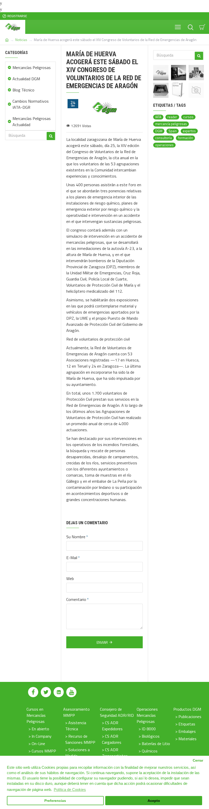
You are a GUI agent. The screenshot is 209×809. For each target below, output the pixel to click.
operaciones (164, 145)
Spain (172, 131)
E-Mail (71, 558)
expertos (189, 131)
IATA (158, 117)
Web (70, 578)
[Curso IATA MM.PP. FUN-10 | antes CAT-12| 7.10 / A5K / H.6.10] (196, 90)
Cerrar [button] (198, 760)
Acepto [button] (154, 801)
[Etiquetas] (196, 72)
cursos (188, 117)
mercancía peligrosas (171, 124)
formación (185, 138)
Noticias (21, 39)
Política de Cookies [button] (70, 789)
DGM (158, 131)
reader (172, 117)
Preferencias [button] (55, 801)
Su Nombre (75, 537)
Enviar (102, 642)
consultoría (163, 138)
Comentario (76, 599)
